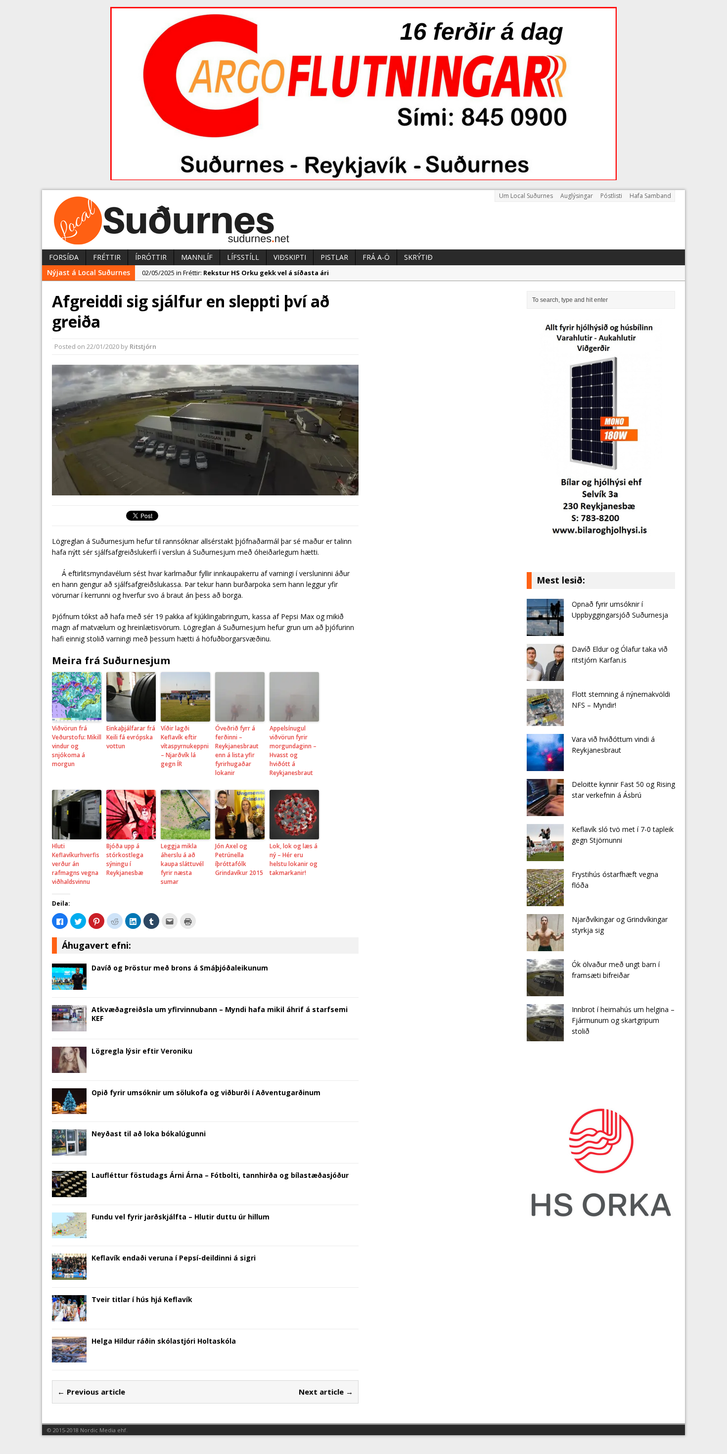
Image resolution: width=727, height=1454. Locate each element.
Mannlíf (197, 257)
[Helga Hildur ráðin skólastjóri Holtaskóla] (69, 1356)
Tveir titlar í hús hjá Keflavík (141, 1299)
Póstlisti (611, 196)
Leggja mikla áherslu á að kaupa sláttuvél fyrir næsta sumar (182, 864)
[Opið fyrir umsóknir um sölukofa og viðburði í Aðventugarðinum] (69, 1108)
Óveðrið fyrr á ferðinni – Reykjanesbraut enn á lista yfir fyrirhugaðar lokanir (237, 750)
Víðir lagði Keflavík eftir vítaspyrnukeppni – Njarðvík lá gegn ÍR (185, 746)
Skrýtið (418, 257)
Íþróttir (151, 257)
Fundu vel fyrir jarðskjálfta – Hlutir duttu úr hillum (180, 1216)
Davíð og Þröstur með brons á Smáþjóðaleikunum (179, 967)
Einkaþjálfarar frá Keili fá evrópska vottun (130, 737)
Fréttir (107, 257)
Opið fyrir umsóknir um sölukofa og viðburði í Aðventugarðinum (205, 1092)
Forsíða (64, 257)
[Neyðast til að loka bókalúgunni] (69, 1150)
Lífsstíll (243, 257)
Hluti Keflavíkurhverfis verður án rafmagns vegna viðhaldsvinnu (75, 864)
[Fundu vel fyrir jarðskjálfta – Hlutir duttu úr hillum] (69, 1232)
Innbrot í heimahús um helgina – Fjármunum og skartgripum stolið (623, 1020)
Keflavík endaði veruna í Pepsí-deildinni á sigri (173, 1257)
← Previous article (91, 1392)
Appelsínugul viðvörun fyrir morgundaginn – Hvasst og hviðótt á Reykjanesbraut (293, 750)
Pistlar (334, 257)
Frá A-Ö (376, 257)
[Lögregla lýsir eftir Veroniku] (69, 1066)
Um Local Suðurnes (526, 196)
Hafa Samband (650, 196)
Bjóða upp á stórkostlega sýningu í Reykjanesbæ (124, 859)
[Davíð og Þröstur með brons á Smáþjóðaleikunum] (69, 984)
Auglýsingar (576, 196)
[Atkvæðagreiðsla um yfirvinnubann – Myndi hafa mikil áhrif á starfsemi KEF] (69, 1025)
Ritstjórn (143, 346)
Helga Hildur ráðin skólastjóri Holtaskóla (163, 1341)
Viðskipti (289, 257)
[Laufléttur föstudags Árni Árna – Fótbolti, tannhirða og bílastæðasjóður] (69, 1191)
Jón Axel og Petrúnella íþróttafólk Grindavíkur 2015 (239, 859)
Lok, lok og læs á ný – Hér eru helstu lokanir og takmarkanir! (294, 859)
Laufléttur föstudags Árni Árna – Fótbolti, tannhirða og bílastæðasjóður (220, 1175)
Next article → (326, 1392)
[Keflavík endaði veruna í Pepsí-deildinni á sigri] (69, 1274)
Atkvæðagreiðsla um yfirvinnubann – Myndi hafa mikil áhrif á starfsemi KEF (219, 1014)
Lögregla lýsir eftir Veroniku (141, 1051)
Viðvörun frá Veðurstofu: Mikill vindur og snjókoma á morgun (76, 746)
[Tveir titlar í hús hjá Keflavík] (69, 1315)
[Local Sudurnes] (363, 219)
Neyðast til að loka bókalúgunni (148, 1133)
